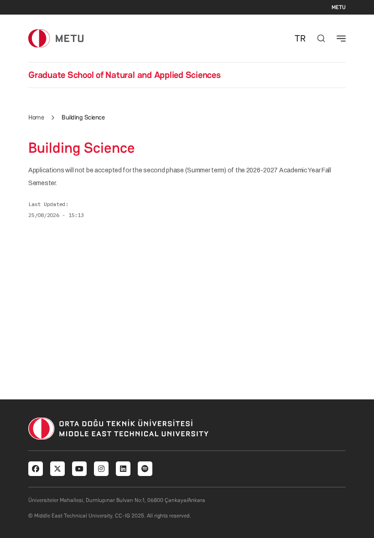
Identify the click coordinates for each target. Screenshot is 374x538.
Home (36, 117)
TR (300, 38)
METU (339, 7)
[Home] (55, 38)
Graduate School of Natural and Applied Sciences (124, 74)
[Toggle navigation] (341, 38)
